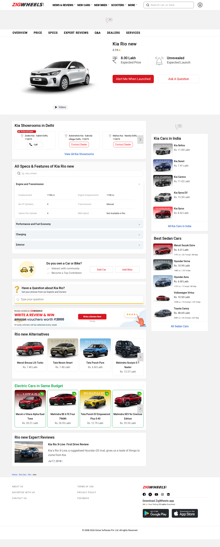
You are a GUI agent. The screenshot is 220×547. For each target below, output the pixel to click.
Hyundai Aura (181, 277)
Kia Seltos (179, 145)
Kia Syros (179, 208)
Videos (62, 107)
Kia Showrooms (84, 154)
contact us (19, 498)
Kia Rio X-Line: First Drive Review (68, 444)
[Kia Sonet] (163, 166)
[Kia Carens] (163, 181)
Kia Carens (180, 177)
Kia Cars (22, 475)
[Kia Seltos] (163, 150)
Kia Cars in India (181, 226)
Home (14, 475)
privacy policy (86, 492)
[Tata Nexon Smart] (62, 348)
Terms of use (85, 486)
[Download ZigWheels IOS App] (185, 513)
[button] (147, 5)
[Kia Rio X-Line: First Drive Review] (29, 452)
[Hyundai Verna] (163, 266)
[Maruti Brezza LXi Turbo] (30, 348)
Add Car (101, 269)
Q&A (98, 32)
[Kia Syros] (163, 213)
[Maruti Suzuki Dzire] (163, 250)
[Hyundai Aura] (163, 281)
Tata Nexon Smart (63, 362)
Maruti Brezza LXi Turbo (30, 362)
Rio (29, 475)
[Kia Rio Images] (59, 73)
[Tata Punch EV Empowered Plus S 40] (95, 400)
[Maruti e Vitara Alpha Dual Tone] (30, 400)
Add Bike (127, 269)
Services (133, 32)
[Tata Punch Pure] (95, 348)
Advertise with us (23, 492)
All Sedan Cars (180, 326)
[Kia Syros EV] (163, 197)
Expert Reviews (76, 32)
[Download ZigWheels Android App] (156, 513)
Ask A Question (178, 79)
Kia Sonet (179, 161)
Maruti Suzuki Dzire (184, 245)
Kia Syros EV (181, 192)
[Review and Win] (79, 317)
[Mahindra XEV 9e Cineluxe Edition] (128, 400)
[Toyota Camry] (163, 313)
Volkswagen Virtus (184, 292)
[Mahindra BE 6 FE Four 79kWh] (62, 400)
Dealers (113, 32)
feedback (83, 498)
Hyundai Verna (182, 261)
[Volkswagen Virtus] (163, 297)
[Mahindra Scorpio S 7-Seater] (128, 348)
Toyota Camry (181, 308)
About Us (17, 486)
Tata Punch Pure (95, 362)
